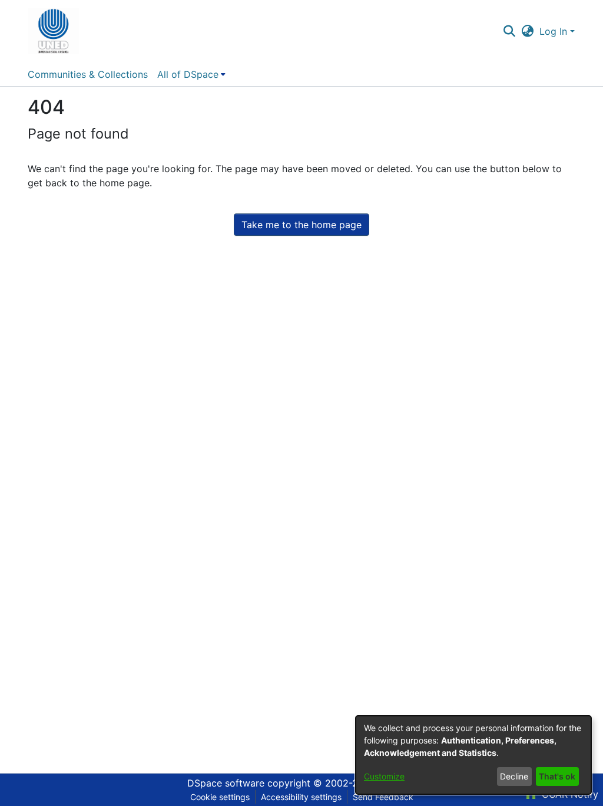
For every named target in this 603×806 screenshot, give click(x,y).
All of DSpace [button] (187, 74)
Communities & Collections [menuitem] (88, 74)
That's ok (557, 776)
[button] (53, 31)
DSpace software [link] (225, 783)
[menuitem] (191, 74)
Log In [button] (554, 31)
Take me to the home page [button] (301, 225)
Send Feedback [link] (383, 797)
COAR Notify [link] (568, 794)
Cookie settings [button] (220, 797)
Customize (384, 776)
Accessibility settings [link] (301, 797)
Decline (514, 776)
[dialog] (473, 755)
